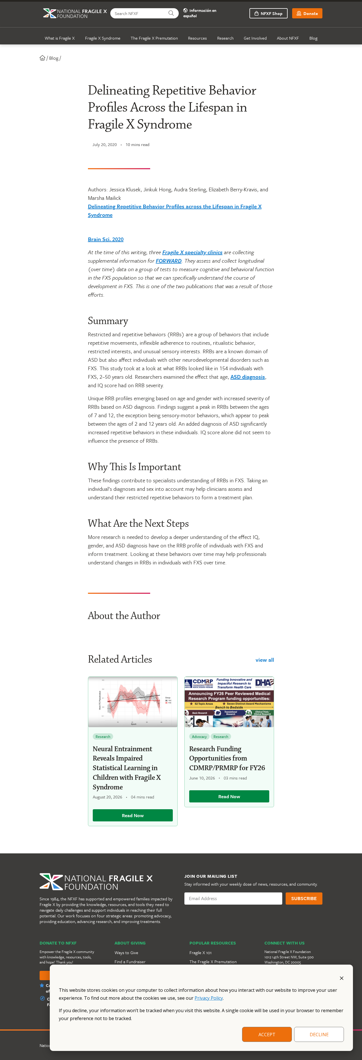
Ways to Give (126, 952)
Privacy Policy (209, 998)
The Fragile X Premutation (154, 38)
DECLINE (319, 1034)
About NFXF (288, 38)
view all (265, 659)
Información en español (199, 13)
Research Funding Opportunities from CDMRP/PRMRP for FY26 (227, 759)
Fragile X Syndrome (102, 38)
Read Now (133, 815)
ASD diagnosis (247, 376)
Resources (197, 38)
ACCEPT (266, 1034)
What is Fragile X (60, 38)
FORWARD (169, 260)
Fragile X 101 (200, 952)
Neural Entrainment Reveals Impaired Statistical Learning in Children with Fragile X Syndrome (127, 768)
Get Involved (255, 38)
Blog (313, 38)
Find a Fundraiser (130, 961)
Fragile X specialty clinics (192, 252)
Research (225, 38)
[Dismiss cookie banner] (341, 978)
